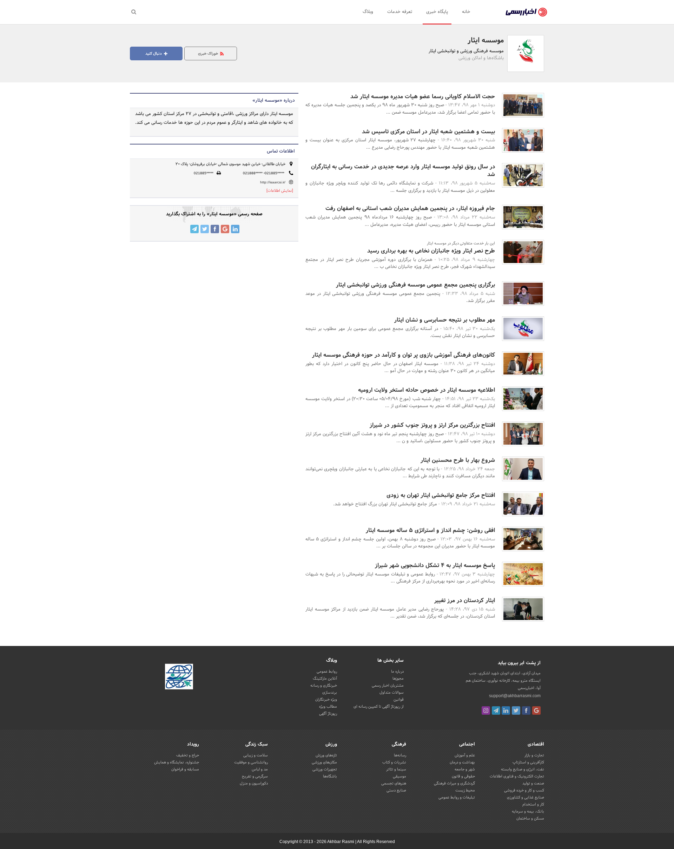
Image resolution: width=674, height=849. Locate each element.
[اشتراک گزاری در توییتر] (204, 229)
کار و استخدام (533, 804)
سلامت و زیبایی (255, 755)
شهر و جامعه (465, 769)
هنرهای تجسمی (393, 783)
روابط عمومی (327, 671)
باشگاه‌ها (330, 776)
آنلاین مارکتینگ (325, 678)
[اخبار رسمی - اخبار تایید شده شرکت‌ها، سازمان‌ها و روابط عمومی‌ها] (526, 12)
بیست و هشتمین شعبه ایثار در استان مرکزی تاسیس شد (428, 131)
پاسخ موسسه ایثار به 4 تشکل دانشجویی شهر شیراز (435, 565)
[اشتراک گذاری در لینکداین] (235, 229)
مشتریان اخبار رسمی (388, 685)
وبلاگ (368, 12)
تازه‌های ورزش (326, 755)
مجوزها (398, 678)
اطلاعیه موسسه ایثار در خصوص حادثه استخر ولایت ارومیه (426, 390)
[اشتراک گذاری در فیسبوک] (215, 229)
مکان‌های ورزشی (324, 762)
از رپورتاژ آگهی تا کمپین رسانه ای (378, 706)
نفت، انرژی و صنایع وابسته (522, 769)
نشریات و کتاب (394, 762)
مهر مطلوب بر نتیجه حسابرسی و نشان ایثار (444, 320)
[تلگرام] (496, 710)
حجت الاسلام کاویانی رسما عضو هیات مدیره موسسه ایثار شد (422, 96)
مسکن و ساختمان (530, 818)
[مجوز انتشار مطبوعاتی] (179, 678)
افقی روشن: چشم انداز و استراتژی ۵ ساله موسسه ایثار (430, 530)
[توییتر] (516, 710)
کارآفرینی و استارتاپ (528, 762)
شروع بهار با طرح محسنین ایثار (458, 460)
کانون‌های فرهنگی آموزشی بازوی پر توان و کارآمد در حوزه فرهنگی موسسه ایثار (403, 355)
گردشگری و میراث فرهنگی (454, 783)
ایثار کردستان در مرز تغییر (464, 600)
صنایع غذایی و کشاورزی (525, 797)
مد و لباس (260, 769)
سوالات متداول (391, 692)
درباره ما (397, 671)
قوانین (399, 699)
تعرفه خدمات (399, 12)
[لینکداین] (506, 710)
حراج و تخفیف (187, 755)
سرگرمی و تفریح (255, 776)
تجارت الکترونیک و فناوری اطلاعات (517, 776)
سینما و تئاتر (396, 769)
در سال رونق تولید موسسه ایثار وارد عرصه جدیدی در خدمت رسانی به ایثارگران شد (403, 170)
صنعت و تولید (533, 783)
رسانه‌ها (400, 755)
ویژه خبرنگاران (326, 699)
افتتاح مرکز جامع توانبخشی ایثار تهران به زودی (440, 495)
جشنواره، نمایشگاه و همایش (176, 762)
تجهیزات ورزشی (324, 769)
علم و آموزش (465, 755)
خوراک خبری (208, 53)
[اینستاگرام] (486, 710)
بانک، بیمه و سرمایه (528, 811)
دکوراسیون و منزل (254, 783)
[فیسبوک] (526, 710)
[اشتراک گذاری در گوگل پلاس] (225, 229)
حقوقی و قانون (463, 776)
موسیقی (399, 776)
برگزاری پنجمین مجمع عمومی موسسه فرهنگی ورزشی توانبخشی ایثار (415, 285)
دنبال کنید (154, 53)
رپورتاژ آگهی (328, 713)
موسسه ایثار (486, 41)
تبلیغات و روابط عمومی (456, 797)
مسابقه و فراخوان (185, 769)
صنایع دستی (396, 790)
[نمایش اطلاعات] (279, 191)
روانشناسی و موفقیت (251, 762)
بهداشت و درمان (462, 762)
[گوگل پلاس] (536, 710)
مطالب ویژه (328, 706)
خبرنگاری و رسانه (323, 685)
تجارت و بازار (534, 755)
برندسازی (329, 692)
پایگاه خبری (437, 12)
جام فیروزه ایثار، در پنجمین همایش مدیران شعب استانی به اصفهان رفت (410, 208)
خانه (466, 12)
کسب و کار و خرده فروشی (524, 790)
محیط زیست (465, 790)
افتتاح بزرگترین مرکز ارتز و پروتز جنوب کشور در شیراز (432, 425)
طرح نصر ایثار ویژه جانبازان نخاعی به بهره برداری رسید (431, 251)
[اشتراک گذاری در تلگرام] (194, 229)
